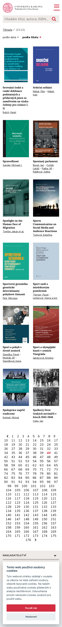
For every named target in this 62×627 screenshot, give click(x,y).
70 (35, 469)
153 (17, 523)
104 (8, 490)
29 (27, 449)
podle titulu (30, 37)
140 (8, 515)
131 (35, 507)
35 (13, 453)
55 (42, 461)
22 (35, 445)
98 (9, 486)
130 (26, 507)
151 (53, 519)
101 (34, 486)
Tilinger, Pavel (41, 294)
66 (6, 469)
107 (35, 490)
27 (13, 449)
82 (6, 478)
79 (42, 474)
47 (42, 457)
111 (17, 494)
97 (56, 482)
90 (6, 482)
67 (13, 469)
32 (49, 449)
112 (26, 494)
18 (6, 445)
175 (53, 536)
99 (16, 486)
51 (13, 461)
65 (56, 465)
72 (49, 469)
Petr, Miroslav (10, 298)
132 (44, 507)
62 (35, 465)
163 (53, 527)
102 (42, 486)
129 (17, 507)
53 (27, 461)
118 (26, 498)
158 (8, 527)
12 (20, 440)
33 (56, 449)
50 (6, 461)
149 (35, 519)
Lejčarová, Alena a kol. (45, 298)
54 (35, 461)
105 (17, 490)
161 (35, 527)
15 (42, 440)
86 (35, 478)
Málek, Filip (39, 91)
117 (17, 498)
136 (26, 511)
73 (56, 469)
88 (49, 478)
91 (13, 482)
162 (44, 527)
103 (51, 486)
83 (13, 478)
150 (44, 519)
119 (35, 498)
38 (35, 453)
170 (8, 536)
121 (53, 498)
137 (35, 511)
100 (24, 486)
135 (17, 511)
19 (13, 445)
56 (49, 461)
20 (20, 445)
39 (42, 453)
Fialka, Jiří (47, 168)
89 (56, 478)
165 (17, 532)
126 (44, 503)
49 (56, 457)
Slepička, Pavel (11, 354)
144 (44, 515)
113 (35, 494)
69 (27, 469)
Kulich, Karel (9, 112)
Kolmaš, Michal (11, 417)
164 (8, 532)
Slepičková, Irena (12, 361)
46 (35, 457)
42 (6, 457)
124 (26, 503)
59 (13, 465)
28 (20, 449)
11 (13, 440)
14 (35, 440)
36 (20, 453)
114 (44, 494)
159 (17, 527)
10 (6, 440)
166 (26, 532)
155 (35, 523)
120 (44, 498)
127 (53, 503)
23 (42, 445)
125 (35, 503)
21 (27, 445)
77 (27, 474)
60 (20, 465)
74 (6, 474)
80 (49, 474)
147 (17, 519)
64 (49, 465)
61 (27, 465)
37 (27, 453)
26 (6, 449)
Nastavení (31, 616)
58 (6, 465)
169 (53, 532)
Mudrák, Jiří (9, 357)
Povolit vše (31, 608)
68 (20, 469)
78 (35, 474)
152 (8, 523)
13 (27, 440)
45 (27, 457)
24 (49, 445)
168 (44, 532)
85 (27, 478)
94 (35, 482)
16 (49, 440)
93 (27, 482)
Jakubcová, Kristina (43, 358)
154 (26, 523)
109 (53, 490)
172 (26, 536)
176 (28, 540)
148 (26, 519)
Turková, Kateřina (42, 235)
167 (35, 532)
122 (8, 503)
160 (26, 527)
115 (53, 494)
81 (56, 474)
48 (49, 457)
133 (53, 507)
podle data (9, 37)
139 (53, 511)
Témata (7, 30)
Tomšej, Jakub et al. (13, 231)
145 (53, 515)
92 (20, 482)
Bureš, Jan (38, 165)
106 (26, 490)
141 (17, 515)
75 (13, 474)
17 (56, 440)
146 (8, 519)
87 (42, 478)
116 (8, 498)
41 (56, 453)
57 (56, 461)
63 (42, 465)
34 (6, 453)
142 (26, 515)
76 (20, 474)
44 (20, 457)
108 (44, 490)
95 (42, 482)
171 (17, 536)
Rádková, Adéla (41, 171)
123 (17, 503)
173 (35, 536)
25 (56, 445)
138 (44, 511)
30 (35, 449)
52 (20, 461)
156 (44, 523)
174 (44, 536)
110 (8, 494)
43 (13, 457)
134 (8, 511)
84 (20, 478)
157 (53, 523)
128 (8, 507)
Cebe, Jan (38, 421)
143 (35, 515)
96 (49, 482)
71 (42, 469)
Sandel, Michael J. (12, 165)
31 (42, 449)
